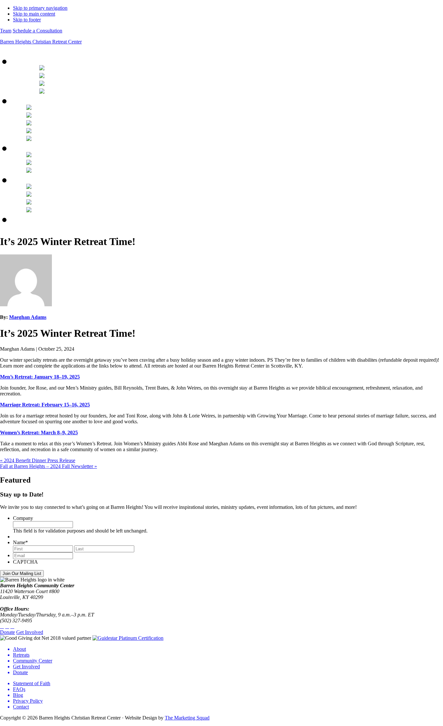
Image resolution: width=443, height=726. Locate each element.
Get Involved (29, 632)
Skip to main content (34, 14)
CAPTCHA (25, 562)
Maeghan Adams (27, 317)
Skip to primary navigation (40, 8)
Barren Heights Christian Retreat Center (41, 41)
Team (5, 30)
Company (23, 518)
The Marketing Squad (187, 717)
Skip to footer (27, 19)
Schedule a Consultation (37, 30)
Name (20, 542)
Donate (7, 632)
